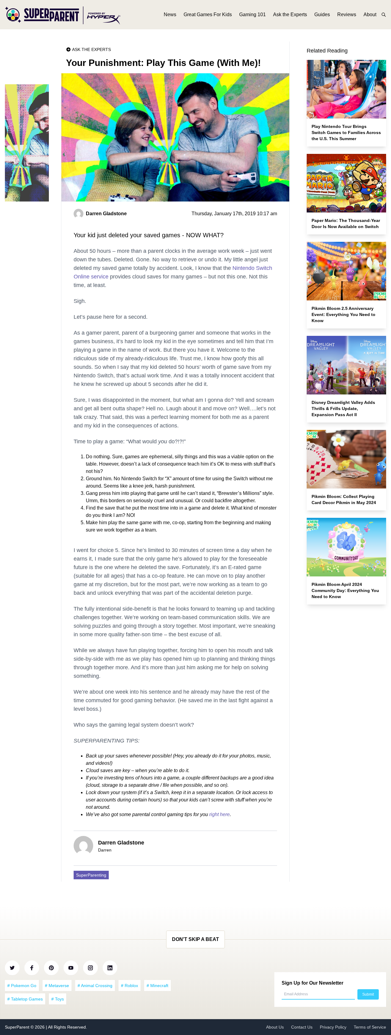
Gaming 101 (252, 14)
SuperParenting (91, 875)
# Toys (57, 999)
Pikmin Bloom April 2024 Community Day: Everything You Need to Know (345, 590)
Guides (322, 14)
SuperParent (18, 1027)
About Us (275, 1027)
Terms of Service (370, 1027)
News (170, 14)
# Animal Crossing (95, 985)
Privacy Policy (333, 1027)
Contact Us (301, 1027)
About (370, 14)
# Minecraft (157, 985)
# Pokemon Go (21, 985)
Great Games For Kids (208, 14)
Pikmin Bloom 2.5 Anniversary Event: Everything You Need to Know (343, 314)
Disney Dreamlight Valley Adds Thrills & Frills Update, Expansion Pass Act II (343, 408)
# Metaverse (57, 985)
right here (219, 814)
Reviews (346, 14)
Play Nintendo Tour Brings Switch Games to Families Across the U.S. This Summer (346, 132)
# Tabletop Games (25, 999)
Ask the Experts (290, 14)
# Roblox (129, 985)
